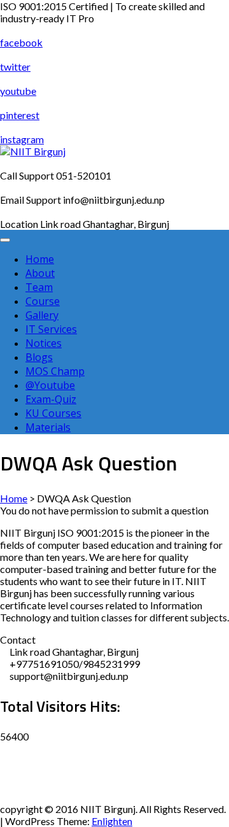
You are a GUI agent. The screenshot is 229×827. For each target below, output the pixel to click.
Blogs (39, 357)
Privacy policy (31, 773)
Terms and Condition (45, 797)
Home (39, 259)
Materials (48, 427)
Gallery (42, 315)
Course (42, 301)
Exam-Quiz (50, 399)
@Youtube (50, 385)
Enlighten (112, 821)
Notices (43, 343)
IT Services (51, 329)
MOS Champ (55, 371)
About (40, 273)
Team (39, 287)
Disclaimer (23, 748)
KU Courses (53, 413)
